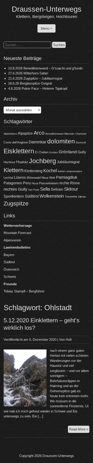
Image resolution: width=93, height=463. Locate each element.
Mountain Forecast (17, 233)
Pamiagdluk (66, 177)
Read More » (79, 430)
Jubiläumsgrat (68, 162)
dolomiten (61, 141)
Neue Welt (48, 177)
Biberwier (69, 133)
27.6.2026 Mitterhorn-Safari (28, 73)
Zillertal (82, 196)
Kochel (50, 170)
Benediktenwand (54, 133)
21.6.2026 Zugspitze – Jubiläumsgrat (35, 78)
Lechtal (8, 177)
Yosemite (71, 196)
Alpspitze (25, 133)
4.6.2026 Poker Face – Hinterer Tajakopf (37, 88)
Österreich (11, 269)
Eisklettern (19, 151)
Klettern (13, 170)
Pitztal (35, 183)
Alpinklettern (10, 133)
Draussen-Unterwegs (46, 9)
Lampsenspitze (73, 171)
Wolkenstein (52, 196)
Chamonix (80, 133)
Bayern (9, 255)
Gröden (53, 152)
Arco (39, 133)
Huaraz (22, 162)
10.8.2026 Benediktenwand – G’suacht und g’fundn (45, 68)
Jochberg (42, 161)
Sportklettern (14, 196)
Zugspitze (16, 203)
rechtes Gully (15, 189)
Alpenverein (12, 240)
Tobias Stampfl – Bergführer (24, 291)
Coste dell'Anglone (16, 142)
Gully (82, 152)
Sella (45, 189)
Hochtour (9, 162)
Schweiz (10, 276)
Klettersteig (33, 171)
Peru (27, 183)
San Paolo (33, 189)
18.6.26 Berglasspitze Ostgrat (30, 83)
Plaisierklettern (48, 183)
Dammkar (37, 142)
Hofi (69, 339)
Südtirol (32, 196)
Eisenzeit (81, 142)
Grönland (68, 151)
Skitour (71, 189)
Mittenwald (34, 177)
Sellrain (57, 189)
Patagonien (13, 183)
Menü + (46, 28)
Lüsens (20, 177)
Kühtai (61, 171)
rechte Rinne (69, 183)
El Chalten (42, 152)
